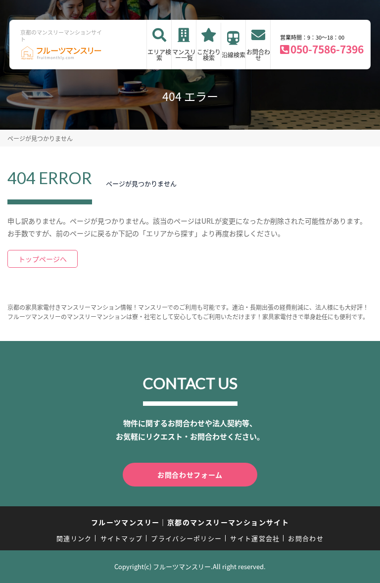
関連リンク (74, 538)
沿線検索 (233, 54)
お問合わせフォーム (190, 475)
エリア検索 (159, 55)
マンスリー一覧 (184, 55)
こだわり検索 (209, 55)
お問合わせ (258, 55)
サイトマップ (121, 538)
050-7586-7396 (327, 49)
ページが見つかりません (40, 138)
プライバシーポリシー (186, 538)
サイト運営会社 (255, 538)
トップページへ (42, 259)
